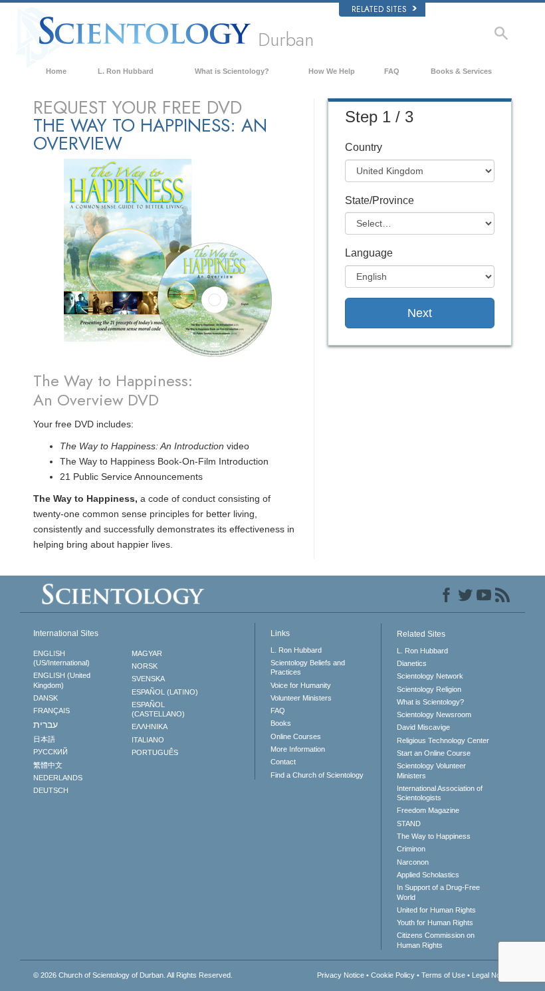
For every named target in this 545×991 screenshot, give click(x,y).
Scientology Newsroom (434, 714)
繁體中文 (47, 765)
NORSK (145, 666)
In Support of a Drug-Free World (438, 892)
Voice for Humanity (301, 685)
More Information (298, 749)
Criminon (411, 849)
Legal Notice (492, 975)
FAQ (391, 71)
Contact (283, 762)
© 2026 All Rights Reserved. (133, 975)
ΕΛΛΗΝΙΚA (149, 726)
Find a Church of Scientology (317, 775)
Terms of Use (443, 975)
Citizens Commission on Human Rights (436, 939)
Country (363, 147)
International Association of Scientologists (440, 793)
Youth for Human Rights (435, 923)
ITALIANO (148, 740)
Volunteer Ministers (301, 698)
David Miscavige (423, 727)
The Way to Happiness (434, 836)
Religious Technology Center (443, 740)
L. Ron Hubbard (126, 71)
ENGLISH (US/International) (61, 658)
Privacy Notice (340, 975)
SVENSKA (148, 679)
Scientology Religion (429, 689)
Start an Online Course (434, 753)
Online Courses (296, 736)
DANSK (45, 698)
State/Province (379, 200)
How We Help (331, 71)
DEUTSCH (50, 790)
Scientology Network (430, 676)
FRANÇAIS (51, 711)
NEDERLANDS (57, 778)
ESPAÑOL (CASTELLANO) (158, 709)
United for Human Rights (436, 910)
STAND (409, 823)
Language (369, 253)
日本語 (44, 739)
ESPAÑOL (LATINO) (165, 692)
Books (281, 723)
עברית (45, 724)
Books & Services (461, 71)
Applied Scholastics (428, 875)
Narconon (413, 862)
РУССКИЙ (50, 752)
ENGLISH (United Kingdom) (61, 680)
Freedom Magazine (428, 810)
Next (419, 313)
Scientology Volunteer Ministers (431, 770)
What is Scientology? (232, 71)
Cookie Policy (393, 975)
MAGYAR (147, 653)
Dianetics (412, 663)
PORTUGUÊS (155, 752)
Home (56, 71)
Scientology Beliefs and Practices (308, 667)
